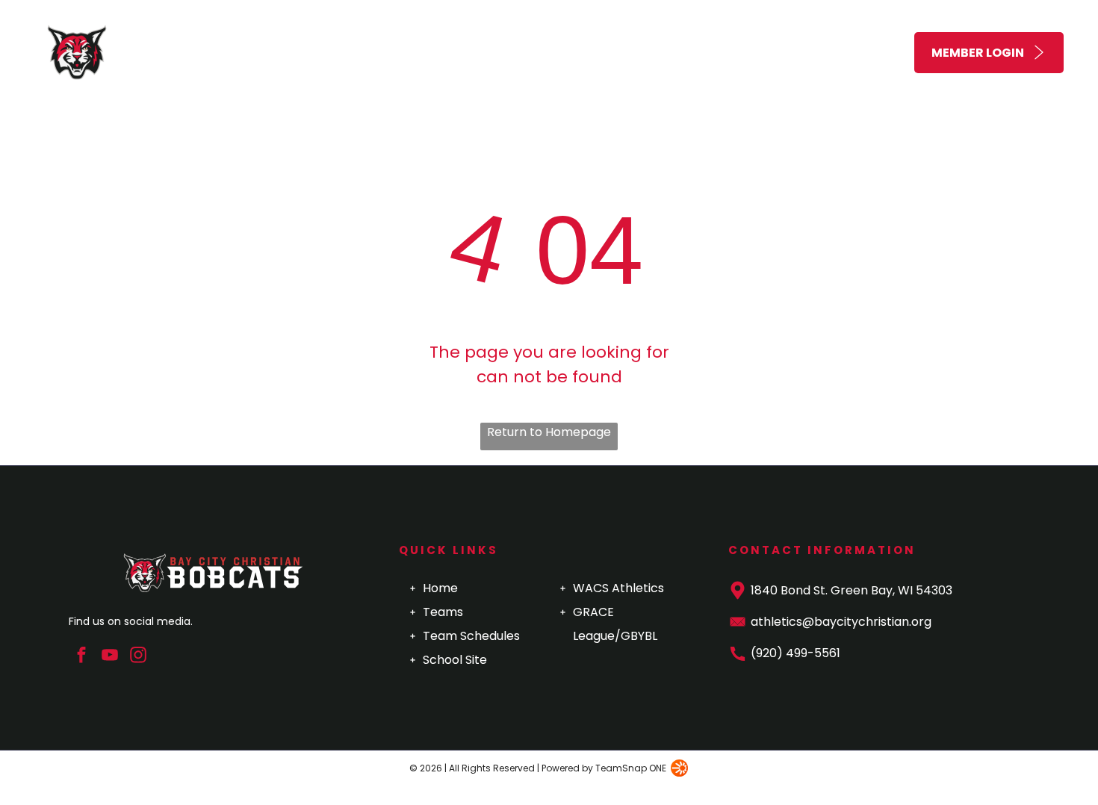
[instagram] (137, 657)
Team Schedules (471, 635)
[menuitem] (459, 52)
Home (440, 588)
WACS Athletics (618, 588)
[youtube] (109, 657)
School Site (455, 659)
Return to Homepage (549, 432)
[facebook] (81, 657)
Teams (443, 612)
